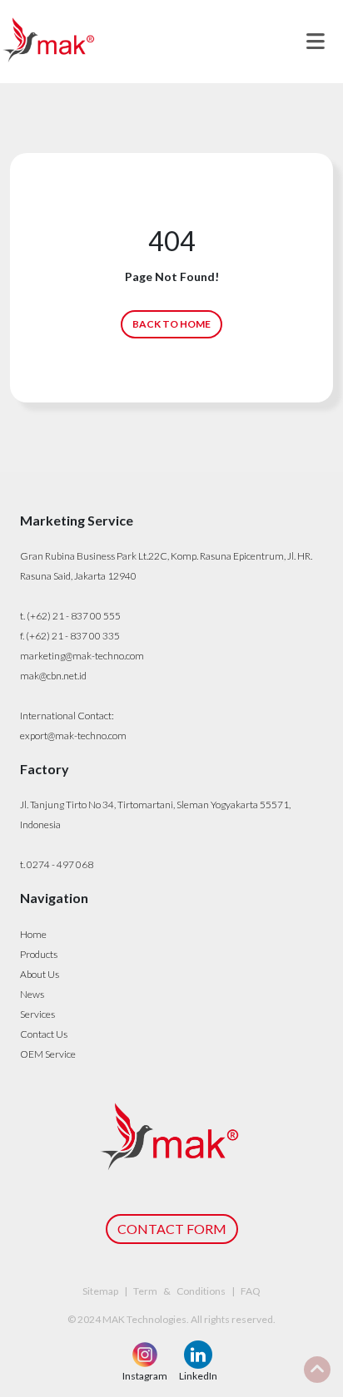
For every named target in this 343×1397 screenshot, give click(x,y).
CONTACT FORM (171, 1229)
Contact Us (43, 1034)
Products (38, 954)
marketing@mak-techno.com (82, 655)
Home (33, 934)
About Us (39, 974)
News (32, 994)
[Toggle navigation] (315, 41)
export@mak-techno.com (73, 735)
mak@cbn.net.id (53, 675)
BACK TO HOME (171, 324)
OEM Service (48, 1054)
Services (37, 1014)
